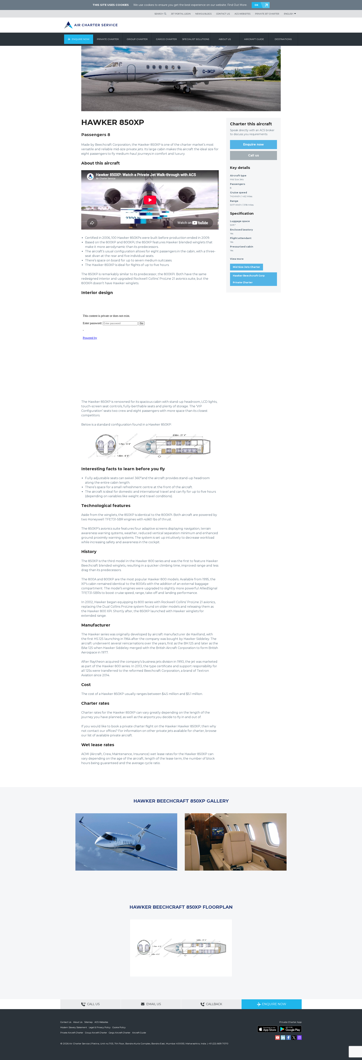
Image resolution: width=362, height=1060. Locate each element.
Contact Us (223, 13)
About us (225, 39)
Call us (253, 155)
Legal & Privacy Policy (99, 1027)
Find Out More (237, 5)
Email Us (153, 1004)
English (288, 13)
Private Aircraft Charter (71, 1032)
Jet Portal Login (181, 13)
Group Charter (137, 39)
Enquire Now (80, 39)
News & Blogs (203, 13)
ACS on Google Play (290, 1029)
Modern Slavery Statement (73, 1027)
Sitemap (88, 1022)
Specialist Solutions (195, 39)
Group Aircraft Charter (96, 1032)
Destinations (283, 39)
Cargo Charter (166, 39)
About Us (77, 1022)
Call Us (93, 1004)
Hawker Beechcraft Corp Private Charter (249, 279)
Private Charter (108, 39)
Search (158, 13)
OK (256, 5)
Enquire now (253, 144)
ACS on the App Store (267, 1029)
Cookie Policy (119, 1027)
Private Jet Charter (267, 13)
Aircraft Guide (254, 39)
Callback (213, 1004)
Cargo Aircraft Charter (119, 1032)
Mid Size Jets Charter (246, 267)
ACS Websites (242, 13)
